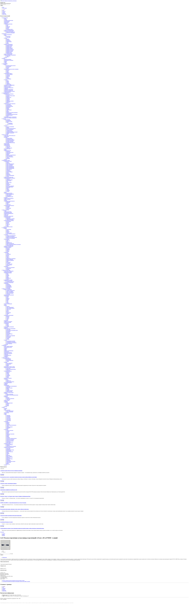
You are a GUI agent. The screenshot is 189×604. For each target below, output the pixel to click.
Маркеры (7, 72)
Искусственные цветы (8, 347)
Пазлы (5, 149)
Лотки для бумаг (9, 194)
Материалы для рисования (8, 315)
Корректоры (8, 184)
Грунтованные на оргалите (10, 341)
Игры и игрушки (5, 134)
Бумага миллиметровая (10, 168)
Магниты (7, 96)
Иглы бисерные (7, 21)
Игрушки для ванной (9, 140)
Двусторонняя (8, 229)
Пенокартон (8, 174)
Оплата (3, 12)
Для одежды (8, 418)
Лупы (7, 454)
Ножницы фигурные (9, 245)
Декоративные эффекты (8, 73)
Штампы (7, 269)
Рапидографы (8, 208)
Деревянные (10, 123)
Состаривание (8, 78)
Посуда (5, 125)
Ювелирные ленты (9, 29)
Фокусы (5, 159)
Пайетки (7, 423)
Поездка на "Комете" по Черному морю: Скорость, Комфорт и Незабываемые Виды (15, 496)
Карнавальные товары (8, 271)
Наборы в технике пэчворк (8, 392)
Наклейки (8, 98)
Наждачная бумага (9, 333)
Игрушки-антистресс (9, 141)
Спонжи (7, 338)
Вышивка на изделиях (10, 49)
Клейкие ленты (8, 182)
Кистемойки (8, 331)
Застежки (7, 431)
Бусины (5, 19)
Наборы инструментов (10, 243)
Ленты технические (9, 411)
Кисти (7, 297)
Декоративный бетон (7, 211)
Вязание (3, 58)
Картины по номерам (8, 378)
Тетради (7, 176)
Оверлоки (8, 445)
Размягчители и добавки (10, 218)
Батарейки (8, 284)
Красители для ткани (7, 85)
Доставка (3, 11)
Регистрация (4, 8)
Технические (8, 420)
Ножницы (8, 187)
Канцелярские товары (6, 160)
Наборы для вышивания (8, 44)
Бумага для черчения (9, 293)
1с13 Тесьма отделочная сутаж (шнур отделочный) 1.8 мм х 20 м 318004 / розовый (16, 581)
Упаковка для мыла (9, 390)
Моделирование (7, 145)
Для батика (8, 415)
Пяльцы (5, 57)
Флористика (4, 345)
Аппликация (8, 104)
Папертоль (6, 395)
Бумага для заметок (9, 164)
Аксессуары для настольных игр (9, 135)
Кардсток (7, 231)
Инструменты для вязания (8, 60)
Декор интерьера (7, 119)
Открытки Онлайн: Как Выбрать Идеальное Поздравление (11, 515)
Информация (4, 557)
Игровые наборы (9, 138)
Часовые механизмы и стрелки (9, 91)
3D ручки (7, 94)
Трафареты (6, 88)
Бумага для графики (9, 291)
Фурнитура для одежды (10, 439)
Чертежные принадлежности (9, 205)
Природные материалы (8, 353)
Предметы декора (9, 121)
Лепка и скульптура (5, 209)
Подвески (8, 424)
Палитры (7, 334)
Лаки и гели (6, 214)
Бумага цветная (9, 169)
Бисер (5, 18)
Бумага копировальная (10, 166)
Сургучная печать (9, 263)
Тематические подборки (8, 280)
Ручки (7, 203)
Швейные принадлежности (9, 447)
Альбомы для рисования (10, 290)
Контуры (7, 67)
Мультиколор (8, 40)
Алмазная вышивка (7, 358)
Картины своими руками (10, 95)
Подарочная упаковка (8, 272)
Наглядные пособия (7, 322)
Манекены (8, 455)
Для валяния (8, 416)
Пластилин (6, 215)
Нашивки (7, 422)
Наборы (7, 81)
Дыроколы (8, 178)
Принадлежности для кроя (10, 461)
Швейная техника (7, 443)
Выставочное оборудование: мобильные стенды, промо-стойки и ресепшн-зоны (14, 509)
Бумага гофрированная (10, 163)
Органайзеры (8, 195)
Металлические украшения (10, 258)
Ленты (7, 71)
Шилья (7, 463)
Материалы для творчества (8, 93)
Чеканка (5, 406)
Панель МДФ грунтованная (9, 326)
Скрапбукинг (4, 227)
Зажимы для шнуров (9, 430)
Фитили (7, 376)
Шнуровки (8, 158)
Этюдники (6, 344)
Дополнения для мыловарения (11, 386)
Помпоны (8, 100)
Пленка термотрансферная (10, 233)
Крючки (5, 61)
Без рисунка (8, 36)
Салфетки (8, 83)
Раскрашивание (9, 113)
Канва (5, 35)
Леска (7, 24)
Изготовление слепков (8, 212)
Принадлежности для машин (11, 446)
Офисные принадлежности (8, 198)
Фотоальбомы (8, 285)
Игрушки (5, 137)
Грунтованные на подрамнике (11, 342)
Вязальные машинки (7, 59)
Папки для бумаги (7, 199)
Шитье (3, 407)
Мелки (5, 192)
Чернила (7, 302)
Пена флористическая (8, 352)
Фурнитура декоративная (10, 31)
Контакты (4, 13)
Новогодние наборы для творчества (10, 116)
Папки (7, 324)
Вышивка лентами (9, 48)
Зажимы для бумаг (9, 179)
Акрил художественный (10, 308)
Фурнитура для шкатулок (8, 90)
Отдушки (7, 374)
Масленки (8, 332)
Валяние (5, 362)
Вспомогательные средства (10, 65)
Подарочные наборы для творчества (10, 117)
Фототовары (6, 283)
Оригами (5, 393)
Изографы (8, 206)
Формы (7, 133)
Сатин (7, 42)
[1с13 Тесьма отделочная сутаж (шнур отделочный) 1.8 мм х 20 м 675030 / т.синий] (5, 549)
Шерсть (7, 43)
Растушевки (8, 337)
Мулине (5, 38)
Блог (3, 10)
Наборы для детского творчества (9, 103)
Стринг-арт (8, 399)
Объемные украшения (10, 260)
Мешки (7, 277)
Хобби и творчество (5, 357)
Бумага (7, 80)
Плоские (7, 251)
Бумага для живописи (10, 292)
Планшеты (6, 327)
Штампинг (6, 266)
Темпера (7, 313)
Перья (7, 261)
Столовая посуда (9, 130)
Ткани (5, 414)
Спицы (5, 62)
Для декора (8, 417)
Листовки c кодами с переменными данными (8, 483)
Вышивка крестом (9, 47)
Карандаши (8, 201)
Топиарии (6, 401)
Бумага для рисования (8, 289)
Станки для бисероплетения (9, 30)
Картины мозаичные (9, 360)
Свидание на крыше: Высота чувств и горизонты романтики (11, 470)
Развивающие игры (7, 150)
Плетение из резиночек (10, 398)
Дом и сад (4, 118)
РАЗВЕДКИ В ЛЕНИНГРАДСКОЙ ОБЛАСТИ (8, 489)
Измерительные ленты (10, 449)
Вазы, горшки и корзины (8, 346)
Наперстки (8, 457)
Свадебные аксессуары (10, 281)
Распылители (8, 336)
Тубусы (7, 325)
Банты (7, 273)
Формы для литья (9, 391)
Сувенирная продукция (8, 279)
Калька (7, 230)
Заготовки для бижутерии (8, 20)
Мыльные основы (9, 387)
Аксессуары (8, 55)
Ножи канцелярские (9, 186)
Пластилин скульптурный (8, 216)
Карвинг (7, 127)
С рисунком (8, 37)
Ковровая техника (9, 53)
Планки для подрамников (10, 335)
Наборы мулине (9, 41)
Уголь (7, 319)
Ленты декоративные (9, 410)
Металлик (8, 39)
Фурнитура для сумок (10, 440)
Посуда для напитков (9, 129)
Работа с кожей (6, 400)
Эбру (7, 314)
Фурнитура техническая (10, 32)
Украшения (6, 252)
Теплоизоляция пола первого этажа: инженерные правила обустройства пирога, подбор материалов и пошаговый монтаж (22, 528)
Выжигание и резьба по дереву (9, 366)
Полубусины (8, 262)
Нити (7, 25)
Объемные (8, 249)
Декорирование (5, 63)
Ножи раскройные (9, 458)
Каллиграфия (6, 295)
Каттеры (7, 222)
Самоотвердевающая (9, 219)
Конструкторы (6, 143)
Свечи (7, 124)
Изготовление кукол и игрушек (9, 367)
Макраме (7, 397)
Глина (5, 210)
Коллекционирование (8, 382)
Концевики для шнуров (10, 433)
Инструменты (6, 22)
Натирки (7, 248)
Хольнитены (8, 441)
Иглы (5, 409)
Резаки (7, 188)
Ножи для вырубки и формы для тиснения (13, 244)
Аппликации (8, 254)
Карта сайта (4, 14)
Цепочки (7, 27)
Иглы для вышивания (8, 34)
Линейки (7, 207)
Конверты (8, 173)
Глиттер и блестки (9, 74)
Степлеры (8, 190)
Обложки (5, 197)
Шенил (7, 102)
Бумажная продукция (8, 161)
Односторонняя (9, 232)
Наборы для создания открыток (11, 237)
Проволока (8, 26)
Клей (7, 181)
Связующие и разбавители (8, 87)
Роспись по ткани (7, 86)
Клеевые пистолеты (9, 451)
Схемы (7, 56)
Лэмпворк (6, 383)
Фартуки (7, 339)
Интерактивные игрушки (10, 142)
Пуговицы (8, 437)
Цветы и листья (9, 264)
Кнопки (7, 183)
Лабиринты (8, 153)
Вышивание (4, 33)
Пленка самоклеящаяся (10, 175)
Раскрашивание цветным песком (11, 114)
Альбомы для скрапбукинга (11, 235)
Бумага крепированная (10, 167)
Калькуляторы (8, 180)
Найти (2, 5)
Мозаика (7, 111)
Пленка (7, 82)
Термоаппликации (9, 426)
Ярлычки (7, 265)
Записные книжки (9, 171)
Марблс (5, 349)
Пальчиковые (8, 312)
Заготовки (6, 234)
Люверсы (7, 257)
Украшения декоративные (8, 89)
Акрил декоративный (10, 307)
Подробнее (2, 474)
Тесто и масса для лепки (8, 226)
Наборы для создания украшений (11, 112)
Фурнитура (8, 370)
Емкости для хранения (10, 126)
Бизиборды (8, 151)
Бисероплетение (5, 17)
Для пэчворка (8, 419)
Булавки (5, 408)
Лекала (7, 452)
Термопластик (8, 84)
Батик (5, 64)
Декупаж (5, 79)
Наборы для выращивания (8, 350)
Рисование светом (9, 115)
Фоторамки (8, 101)
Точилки (7, 191)
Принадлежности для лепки (9, 220)
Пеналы (5, 200)
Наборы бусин (8, 97)
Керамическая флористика (8, 213)
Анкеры (7, 253)
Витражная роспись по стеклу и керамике (11, 69)
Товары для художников (6, 288)
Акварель (7, 306)
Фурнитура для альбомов (10, 238)
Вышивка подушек (9, 51)
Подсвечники (8, 120)
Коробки (7, 275)
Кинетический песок (9, 152)
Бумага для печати (9, 165)
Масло (7, 311)
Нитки (5, 413)
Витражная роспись (9, 106)
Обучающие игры (9, 155)
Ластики (7, 185)
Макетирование (7, 144)
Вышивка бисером (9, 45)
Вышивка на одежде (9, 50)
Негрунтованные (9, 343)
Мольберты (6, 320)
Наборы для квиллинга (10, 381)
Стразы (7, 361)
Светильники (8, 462)
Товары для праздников (6, 270)
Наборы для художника (8, 321)
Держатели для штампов (10, 267)
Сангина (7, 317)
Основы (7, 373)
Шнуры (7, 28)
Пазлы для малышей (9, 156)
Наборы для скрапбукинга (8, 246)
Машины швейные (9, 444)
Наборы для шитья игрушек (11, 369)
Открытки (8, 99)
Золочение (8, 75)
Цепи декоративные (9, 442)
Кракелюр (8, 76)
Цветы (7, 428)
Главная (3, 9)
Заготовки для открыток (10, 236)
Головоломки (6, 136)
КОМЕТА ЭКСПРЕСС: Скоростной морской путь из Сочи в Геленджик (13, 502)
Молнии (7, 435)
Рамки (7, 122)
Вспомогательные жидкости (9, 294)
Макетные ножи (9, 242)
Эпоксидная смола (7, 92)
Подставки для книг (9, 196)
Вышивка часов (9, 52)
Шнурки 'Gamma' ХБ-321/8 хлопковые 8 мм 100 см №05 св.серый (13, 580)
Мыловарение (6, 385)
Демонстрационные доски (8, 177)
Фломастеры (8, 204)
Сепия (7, 318)
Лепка (7, 110)
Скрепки (7, 189)
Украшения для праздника (8, 282)
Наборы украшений (9, 259)
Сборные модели (9, 147)
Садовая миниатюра (7, 355)
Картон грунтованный (8, 303)
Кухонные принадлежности (11, 128)
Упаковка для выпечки (10, 132)
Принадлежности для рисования (9, 328)
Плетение (6, 396)
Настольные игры (7, 148)
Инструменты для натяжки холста (12, 330)
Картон (7, 172)
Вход (3, 7)
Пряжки (7, 436)
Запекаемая (8, 217)
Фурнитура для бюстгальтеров (11, 438)
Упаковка (5, 356)
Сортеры (7, 157)
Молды (7, 223)
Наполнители (6, 351)
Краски (7, 68)
